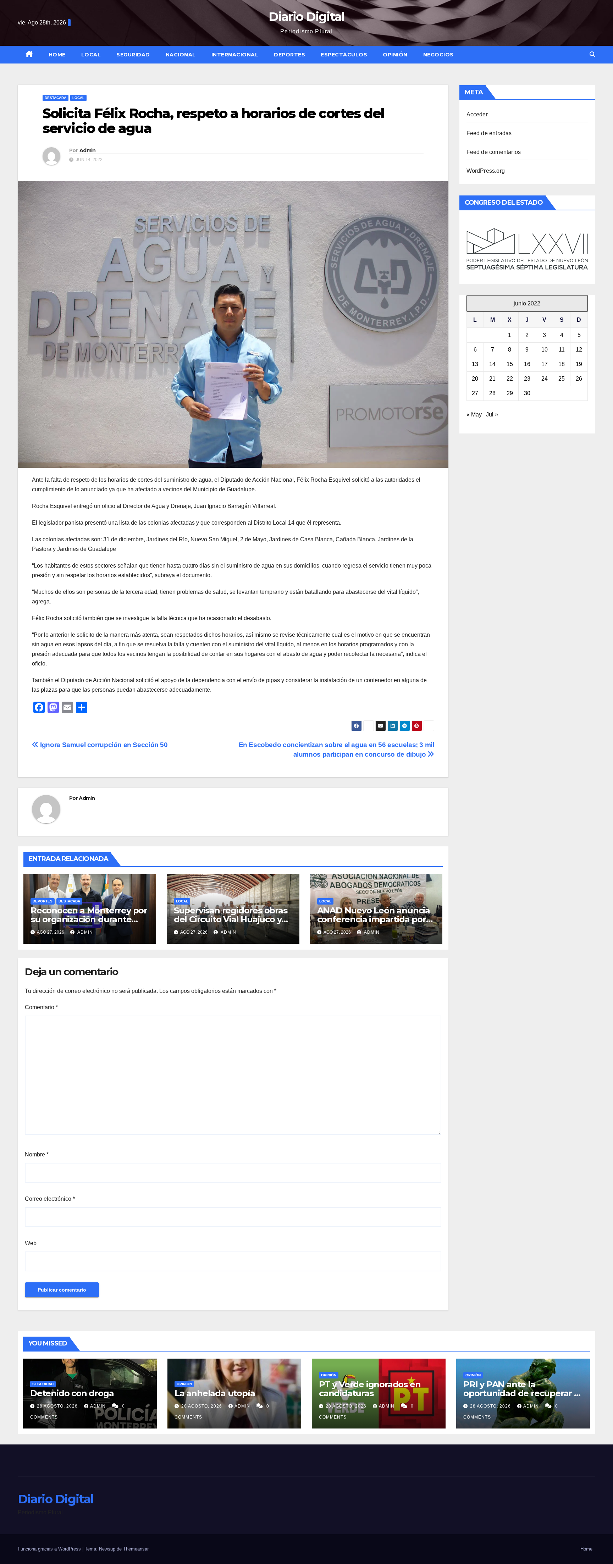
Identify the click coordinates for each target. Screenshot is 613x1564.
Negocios (438, 54)
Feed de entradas (489, 133)
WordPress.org (485, 171)
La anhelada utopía (215, 1393)
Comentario (41, 1007)
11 (562, 350)
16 (527, 364)
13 (475, 364)
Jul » (492, 414)
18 (561, 364)
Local (91, 54)
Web (31, 1243)
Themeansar (136, 1549)
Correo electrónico (50, 1199)
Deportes (289, 54)
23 (527, 379)
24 (544, 379)
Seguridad (133, 54)
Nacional (181, 54)
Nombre (37, 1154)
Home (57, 54)
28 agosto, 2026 (58, 1406)
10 (544, 350)
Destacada (55, 98)
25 (561, 379)
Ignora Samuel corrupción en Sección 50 (103, 744)
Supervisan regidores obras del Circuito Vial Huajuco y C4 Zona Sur (230, 919)
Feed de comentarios (493, 152)
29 (510, 393)
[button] (592, 54)
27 (475, 393)
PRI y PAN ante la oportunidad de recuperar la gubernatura (522, 1393)
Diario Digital (306, 16)
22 (510, 379)
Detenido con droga (72, 1393)
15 (510, 364)
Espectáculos (344, 54)
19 (579, 364)
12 (579, 350)
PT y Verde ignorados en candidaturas (369, 1388)
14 (492, 364)
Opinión (395, 54)
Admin (87, 150)
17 (544, 364)
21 (492, 379)
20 (475, 379)
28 (492, 393)
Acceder (477, 114)
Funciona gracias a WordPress (50, 1549)
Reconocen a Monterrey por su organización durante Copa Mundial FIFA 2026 (89, 919)
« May (474, 414)
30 (527, 393)
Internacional (235, 54)
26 (579, 379)
